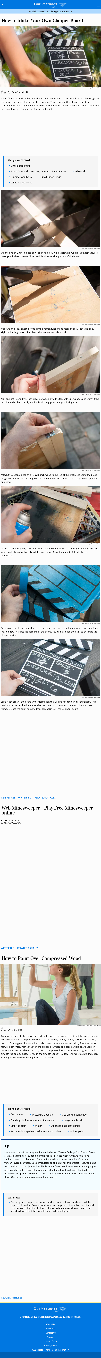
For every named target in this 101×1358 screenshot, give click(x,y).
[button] (2, 5)
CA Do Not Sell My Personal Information (50, 1349)
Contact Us (50, 1332)
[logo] (50, 4)
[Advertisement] (50, 136)
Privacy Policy (50, 1345)
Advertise (50, 1328)
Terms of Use (50, 1341)
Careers (50, 1337)
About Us (50, 1324)
